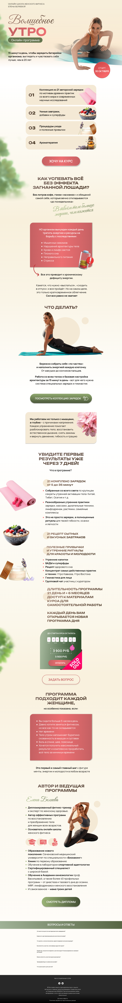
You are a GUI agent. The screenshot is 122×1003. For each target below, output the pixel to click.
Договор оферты (63, 998)
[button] (61, 399)
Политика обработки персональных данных (62, 1000)
